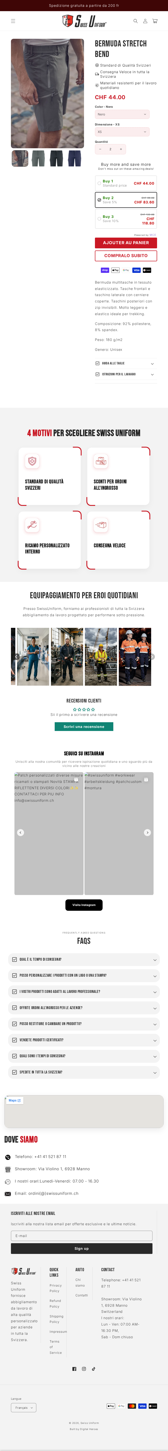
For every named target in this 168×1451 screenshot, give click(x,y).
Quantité (101, 141)
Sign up (82, 1248)
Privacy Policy (56, 1288)
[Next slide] (151, 656)
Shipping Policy (56, 1319)
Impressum (58, 1331)
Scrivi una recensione (84, 726)
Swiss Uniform (89, 1423)
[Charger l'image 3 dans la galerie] (56, 158)
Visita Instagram (84, 905)
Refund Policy (55, 1303)
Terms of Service (56, 1347)
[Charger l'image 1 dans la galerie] (20, 158)
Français (22, 1407)
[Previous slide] (16, 656)
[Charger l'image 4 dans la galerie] (74, 158)
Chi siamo (80, 1282)
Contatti (81, 1295)
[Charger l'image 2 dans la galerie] (38, 158)
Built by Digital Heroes (84, 1429)
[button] (13, 21)
